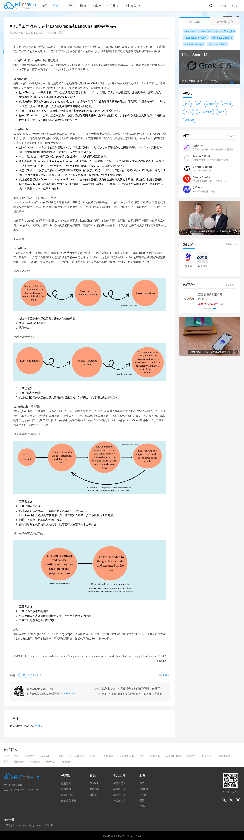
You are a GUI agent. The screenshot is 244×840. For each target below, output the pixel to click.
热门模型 (194, 21)
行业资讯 (66, 783)
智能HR (143, 789)
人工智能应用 (126, 756)
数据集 (93, 794)
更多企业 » (230, 244)
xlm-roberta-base (217, 44)
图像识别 (66, 761)
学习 (198, 104)
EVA (141, 783)
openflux (21, 825)
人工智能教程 (173, 756)
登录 (234, 6)
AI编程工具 (119, 789)
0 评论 (166, 675)
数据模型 (95, 789)
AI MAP (94, 783)
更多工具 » (230, 135)
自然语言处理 (68, 800)
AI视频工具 (119, 800)
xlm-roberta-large (194, 44)
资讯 (44, 5)
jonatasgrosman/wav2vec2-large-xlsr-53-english (210, 31)
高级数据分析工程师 (210, 294)
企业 (71, 5)
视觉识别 (189, 119)
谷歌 (142, 756)
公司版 (143, 794)
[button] (232, 83)
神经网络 (51, 761)
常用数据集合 (225, 21)
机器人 (221, 111)
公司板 (188, 111)
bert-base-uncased (222, 37)
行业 (187, 104)
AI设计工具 (119, 795)
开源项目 (35, 761)
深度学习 (191, 756)
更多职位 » (230, 284)
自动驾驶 (207, 756)
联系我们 (144, 806)
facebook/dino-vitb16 (196, 37)
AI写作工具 (119, 783)
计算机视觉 (224, 756)
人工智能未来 (205, 111)
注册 (223, 6)
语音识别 (19, 761)
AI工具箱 (113, 5)
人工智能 (34, 675)
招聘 (83, 5)
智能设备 (155, 756)
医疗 (6, 761)
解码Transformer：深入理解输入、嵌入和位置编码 (132, 693)
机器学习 (211, 104)
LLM (23, 675)
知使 (31, 825)
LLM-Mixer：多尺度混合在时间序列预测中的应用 (131, 688)
